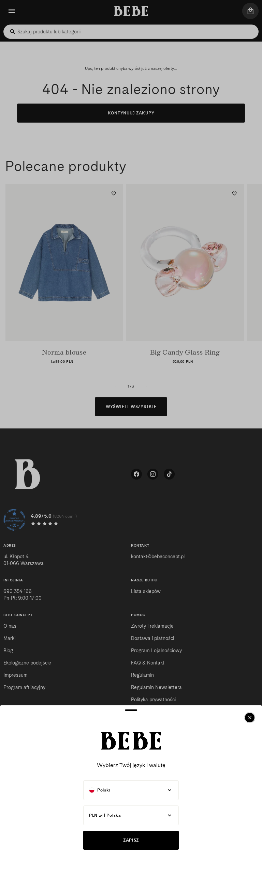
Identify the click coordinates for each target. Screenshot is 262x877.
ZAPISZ (131, 840)
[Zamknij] (249, 717)
